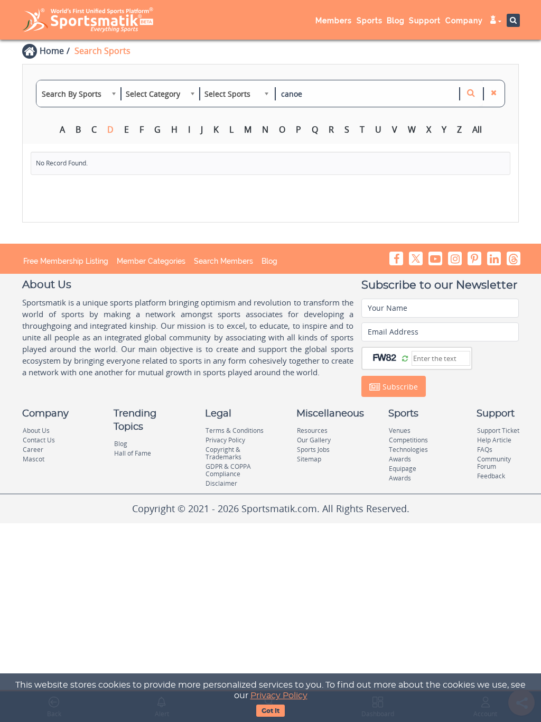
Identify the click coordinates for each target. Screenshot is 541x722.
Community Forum (494, 463)
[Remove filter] (494, 93)
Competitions (408, 440)
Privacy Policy (278, 695)
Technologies (408, 449)
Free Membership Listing (65, 261)
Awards (400, 459)
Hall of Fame (132, 453)
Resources (312, 430)
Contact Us (39, 440)
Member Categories (151, 261)
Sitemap (309, 459)
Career (33, 449)
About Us (36, 430)
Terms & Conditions (235, 430)
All (477, 129)
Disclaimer (221, 483)
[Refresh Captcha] (405, 357)
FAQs (484, 449)
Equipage (402, 468)
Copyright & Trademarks (223, 453)
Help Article (494, 440)
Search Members (223, 261)
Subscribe (399, 387)
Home (52, 51)
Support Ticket (498, 430)
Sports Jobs (313, 449)
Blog (269, 261)
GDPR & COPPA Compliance (228, 470)
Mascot (33, 459)
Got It (270, 711)
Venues (400, 430)
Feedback (491, 475)
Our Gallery (314, 440)
